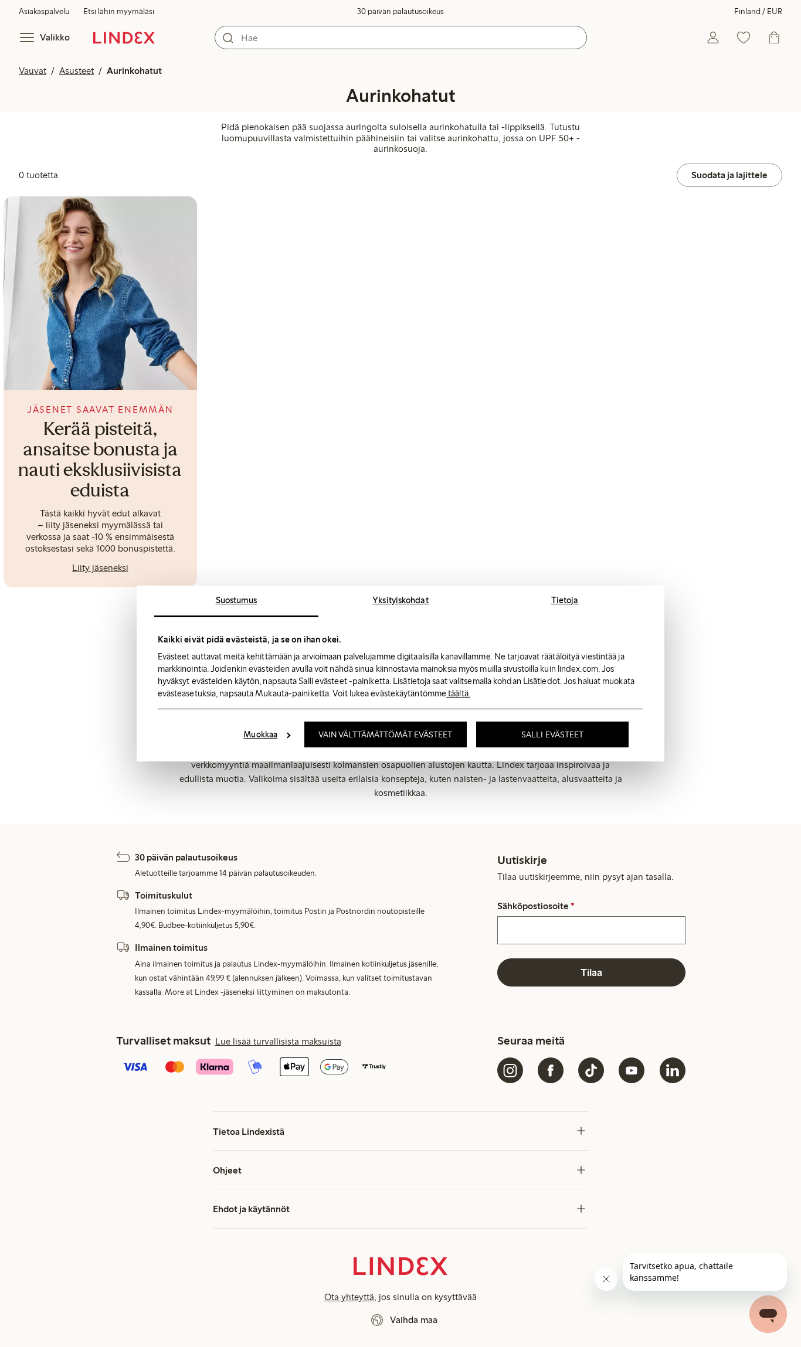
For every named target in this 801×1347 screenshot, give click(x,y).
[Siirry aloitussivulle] (124, 37)
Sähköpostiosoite (536, 906)
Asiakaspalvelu (44, 11)
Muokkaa (260, 734)
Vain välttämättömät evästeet (385, 734)
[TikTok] (591, 1070)
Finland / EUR (758, 11)
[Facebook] (551, 1070)
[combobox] (401, 37)
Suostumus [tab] (236, 600)
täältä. (458, 693)
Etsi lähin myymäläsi (118, 11)
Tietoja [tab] (565, 600)
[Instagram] (510, 1070)
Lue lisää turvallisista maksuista (278, 1041)
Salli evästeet (552, 734)
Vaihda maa (413, 1319)
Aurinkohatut (134, 70)
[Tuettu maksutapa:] (304, 1068)
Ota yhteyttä (349, 1296)
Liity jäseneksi (100, 567)
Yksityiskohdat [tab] (400, 600)
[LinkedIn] (672, 1070)
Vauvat (32, 70)
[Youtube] (631, 1070)
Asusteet (76, 70)
